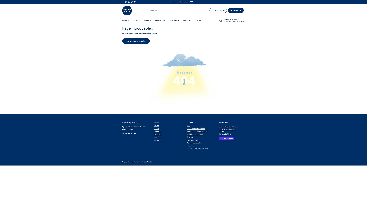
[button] (236, 10)
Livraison (190, 137)
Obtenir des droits (194, 143)
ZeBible (221, 132)
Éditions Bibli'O (146, 162)
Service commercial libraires (197, 149)
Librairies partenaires (195, 134)
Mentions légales (193, 140)
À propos (190, 122)
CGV (188, 125)
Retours (189, 146)
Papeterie (158, 131)
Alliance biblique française (229, 127)
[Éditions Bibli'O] (127, 10)
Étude (156, 128)
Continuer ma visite (136, 41)
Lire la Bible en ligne (226, 129)
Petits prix (158, 134)
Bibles (156, 122)
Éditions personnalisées (196, 128)
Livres (156, 125)
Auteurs (157, 140)
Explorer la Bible (225, 134)
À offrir (157, 137)
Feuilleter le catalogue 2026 (197, 131)
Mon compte (220, 10)
